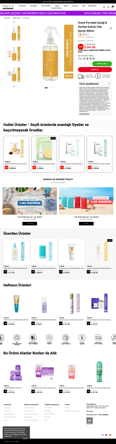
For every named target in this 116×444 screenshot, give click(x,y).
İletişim (6, 420)
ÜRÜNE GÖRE (16, 18)
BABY (83, 6)
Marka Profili (7, 411)
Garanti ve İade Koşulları (31, 420)
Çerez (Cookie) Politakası (31, 414)
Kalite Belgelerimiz (9, 414)
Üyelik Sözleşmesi (29, 408)
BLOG (46, 420)
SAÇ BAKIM (33, 6)
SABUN (57, 6)
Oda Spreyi (26, 18)
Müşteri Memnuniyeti (10, 417)
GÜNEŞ (66, 6)
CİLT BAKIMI (22, 6)
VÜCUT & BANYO (46, 6)
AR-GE (67, 408)
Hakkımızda (7, 408)
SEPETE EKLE (102, 64)
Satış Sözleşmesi (29, 411)
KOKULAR (75, 6)
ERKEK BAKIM (92, 6)
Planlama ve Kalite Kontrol (72, 411)
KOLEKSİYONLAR (56, 8)
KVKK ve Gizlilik (28, 417)
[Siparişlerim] (108, 7)
